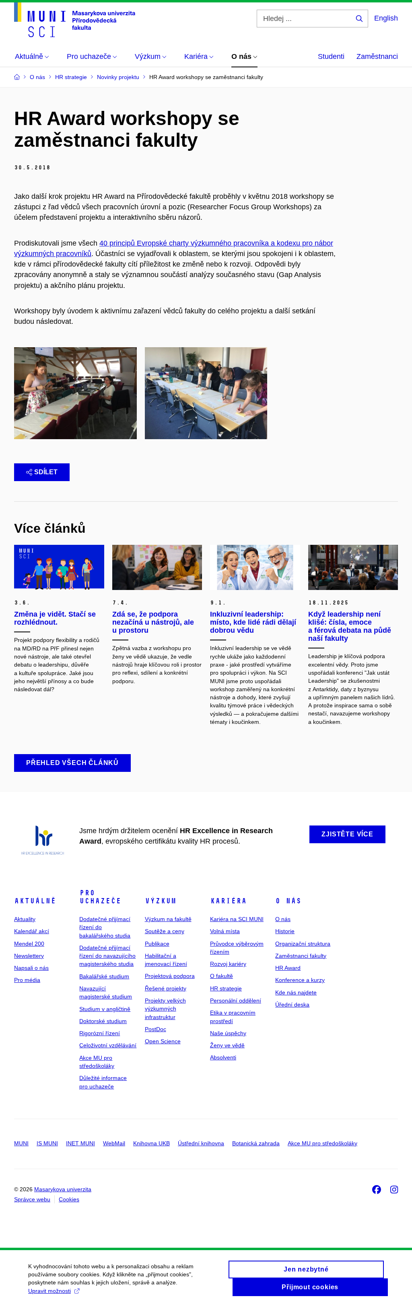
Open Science (163, 1041)
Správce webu (32, 1199)
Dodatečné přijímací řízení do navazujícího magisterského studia (107, 955)
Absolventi (223, 1057)
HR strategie (226, 988)
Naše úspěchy (228, 1033)
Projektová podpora (170, 976)
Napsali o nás (31, 968)
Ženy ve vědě (227, 1045)
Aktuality (24, 919)
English (386, 18)
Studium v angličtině (104, 1009)
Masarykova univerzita (62, 1189)
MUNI (21, 1143)
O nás (288, 900)
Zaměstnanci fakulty (300, 956)
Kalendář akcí (31, 931)
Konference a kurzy (300, 980)
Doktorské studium (103, 1021)
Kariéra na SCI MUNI (237, 919)
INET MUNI (80, 1143)
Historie (285, 931)
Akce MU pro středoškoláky (322, 1143)
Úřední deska (292, 1004)
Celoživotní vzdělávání (107, 1045)
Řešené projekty (165, 988)
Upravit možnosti (49, 1291)
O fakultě (221, 976)
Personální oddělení (235, 1000)
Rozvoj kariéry (228, 964)
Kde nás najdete (296, 992)
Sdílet (46, 472)
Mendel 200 (29, 943)
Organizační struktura (302, 943)
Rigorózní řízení (99, 1033)
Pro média (27, 980)
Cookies (69, 1199)
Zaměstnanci (377, 56)
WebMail (114, 1143)
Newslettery (29, 956)
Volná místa (225, 931)
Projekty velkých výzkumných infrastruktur (165, 1008)
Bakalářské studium (104, 976)
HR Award (288, 968)
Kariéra (228, 900)
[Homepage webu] (74, 19)
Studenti (331, 56)
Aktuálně (35, 900)
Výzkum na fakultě (168, 919)
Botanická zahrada (256, 1143)
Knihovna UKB (151, 1143)
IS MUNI (47, 1143)
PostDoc (155, 1029)
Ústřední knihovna (201, 1143)
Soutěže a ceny (164, 931)
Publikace (157, 943)
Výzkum (160, 900)
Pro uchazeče (100, 896)
